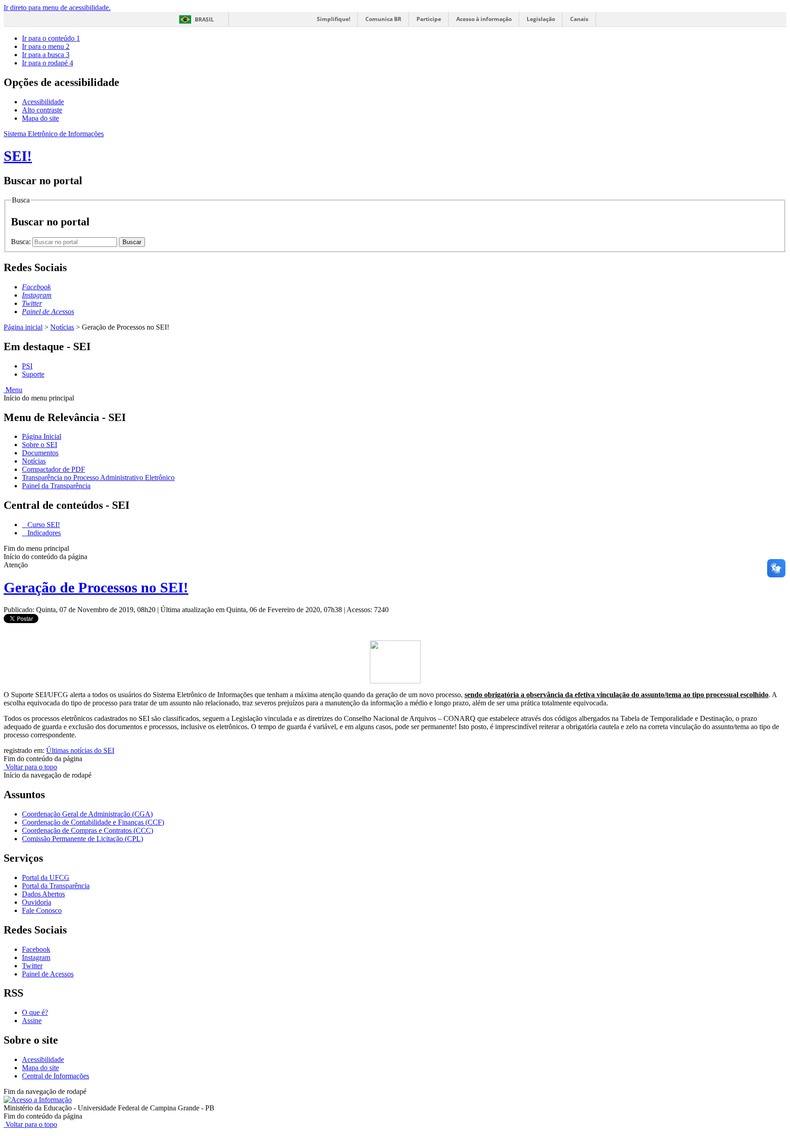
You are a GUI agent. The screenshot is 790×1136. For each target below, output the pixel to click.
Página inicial (23, 327)
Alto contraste (42, 110)
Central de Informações (55, 1076)
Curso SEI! (43, 524)
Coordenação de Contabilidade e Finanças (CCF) (93, 822)
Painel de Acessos (48, 974)
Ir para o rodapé (47, 63)
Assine (32, 1020)
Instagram (36, 957)
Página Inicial (41, 436)
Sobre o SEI (39, 444)
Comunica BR (383, 19)
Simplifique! (333, 19)
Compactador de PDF (53, 469)
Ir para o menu (45, 46)
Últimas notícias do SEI (80, 750)
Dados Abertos (43, 894)
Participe (428, 19)
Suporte (33, 374)
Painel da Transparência (56, 486)
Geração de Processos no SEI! (96, 587)
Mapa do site (40, 118)
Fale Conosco (42, 910)
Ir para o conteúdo (51, 38)
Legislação (541, 19)
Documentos (40, 453)
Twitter (32, 966)
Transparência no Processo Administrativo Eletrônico (98, 477)
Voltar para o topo (30, 767)
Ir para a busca (45, 55)
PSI (27, 366)
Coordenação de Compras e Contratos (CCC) (87, 830)
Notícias (62, 327)
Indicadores (43, 533)
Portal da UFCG (45, 877)
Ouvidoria (36, 902)
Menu (13, 390)
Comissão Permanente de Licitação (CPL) (82, 839)
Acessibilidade (43, 102)
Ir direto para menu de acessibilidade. (57, 7)
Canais (579, 19)
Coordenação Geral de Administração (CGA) (87, 814)
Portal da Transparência (56, 886)
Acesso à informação (484, 19)
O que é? (35, 1012)
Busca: (21, 241)
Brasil (204, 19)
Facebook (36, 949)
